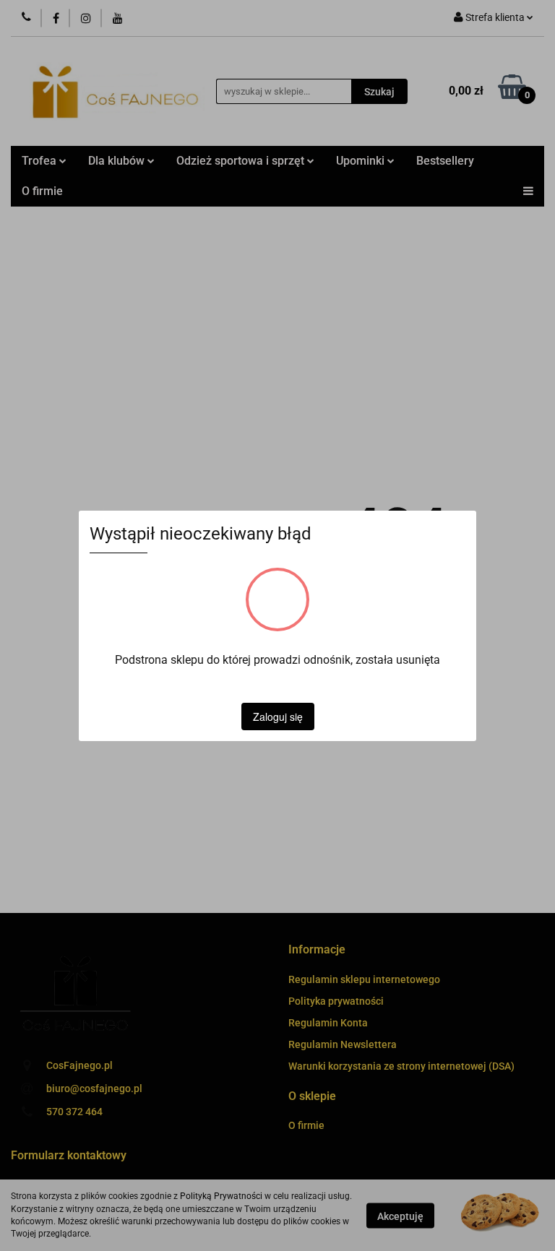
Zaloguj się (278, 716)
